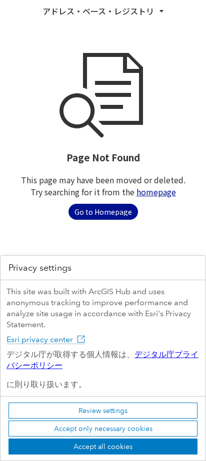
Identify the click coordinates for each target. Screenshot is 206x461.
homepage (156, 192)
